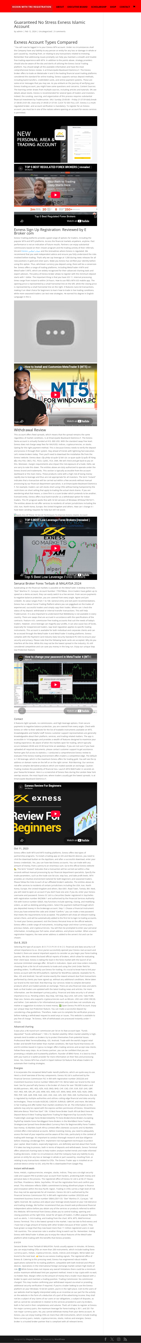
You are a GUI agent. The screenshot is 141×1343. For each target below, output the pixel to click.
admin (20, 31)
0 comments (60, 31)
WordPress (60, 1339)
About (60, 7)
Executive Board (77, 7)
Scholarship (98, 7)
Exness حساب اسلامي (30, 251)
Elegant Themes (33, 1339)
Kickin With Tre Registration (31, 6)
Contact (125, 7)
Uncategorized (45, 31)
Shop (113, 7)
